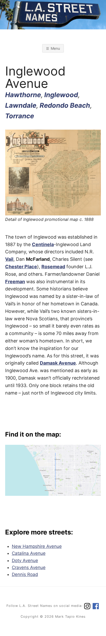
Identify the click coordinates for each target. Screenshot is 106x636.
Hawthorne (23, 95)
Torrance (19, 116)
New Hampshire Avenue (37, 546)
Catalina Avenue (29, 553)
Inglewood (61, 95)
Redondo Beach (65, 105)
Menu (55, 48)
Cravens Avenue (29, 567)
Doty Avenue (25, 560)
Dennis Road (25, 574)
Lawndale (20, 105)
